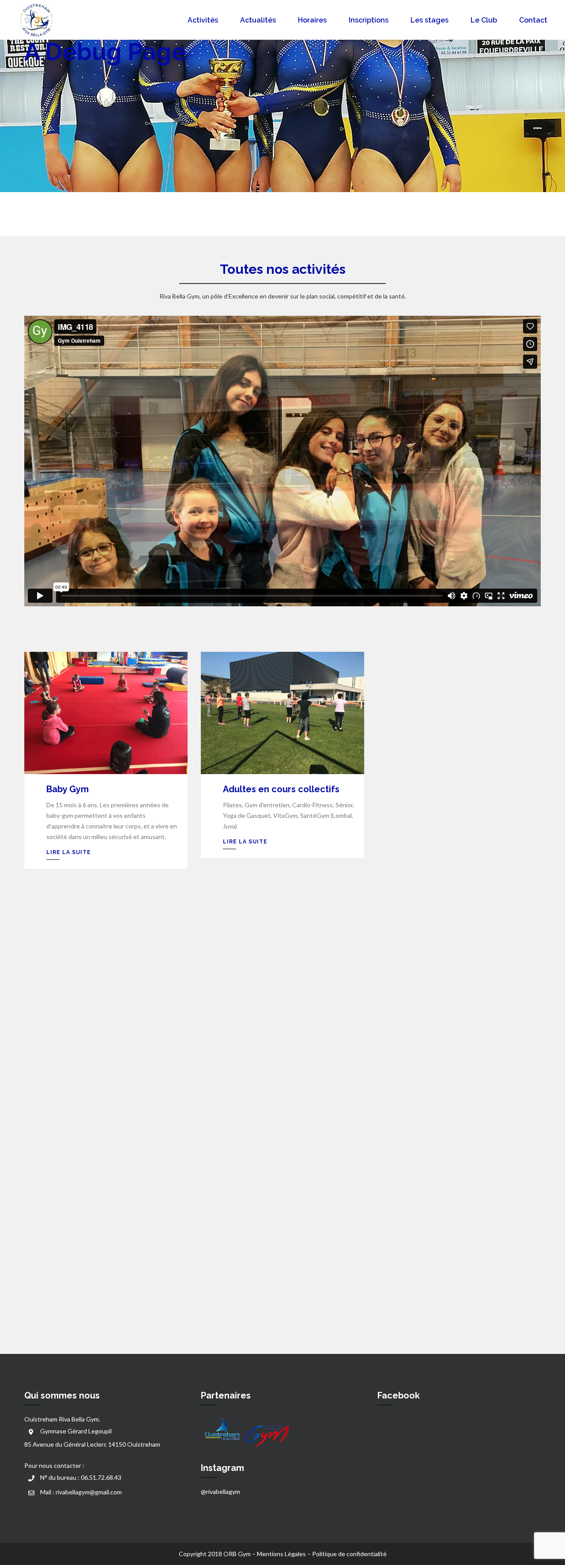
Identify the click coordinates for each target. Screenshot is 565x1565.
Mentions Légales (281, 1553)
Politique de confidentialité (349, 1553)
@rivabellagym (220, 1491)
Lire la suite (68, 852)
